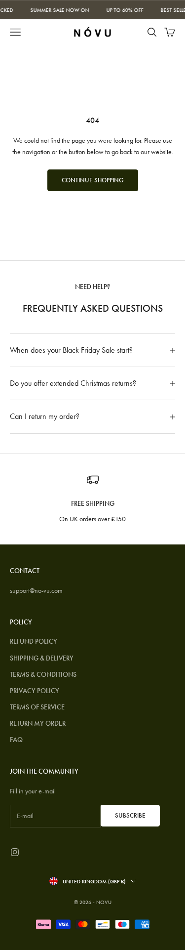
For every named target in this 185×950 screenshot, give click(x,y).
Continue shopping (93, 180)
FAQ (16, 739)
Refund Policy (33, 641)
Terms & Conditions (43, 674)
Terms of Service (37, 706)
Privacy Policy (34, 690)
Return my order (38, 723)
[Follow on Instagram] (15, 852)
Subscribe (130, 815)
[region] (92, 499)
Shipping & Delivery (42, 658)
